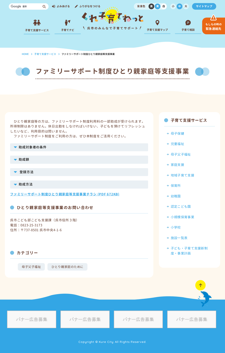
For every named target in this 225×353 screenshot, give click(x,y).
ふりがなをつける (89, 6)
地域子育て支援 (182, 175)
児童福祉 (177, 144)
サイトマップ (204, 6)
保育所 (176, 185)
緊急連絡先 (213, 26)
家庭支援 (177, 164)
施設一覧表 (179, 238)
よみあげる (63, 6)
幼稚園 (176, 196)
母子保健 (177, 133)
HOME (25, 54)
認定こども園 (181, 206)
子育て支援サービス (45, 54)
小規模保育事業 (182, 217)
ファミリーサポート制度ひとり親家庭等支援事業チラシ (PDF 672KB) (65, 194)
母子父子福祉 (31, 267)
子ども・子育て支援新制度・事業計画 (189, 251)
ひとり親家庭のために (67, 267)
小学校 (176, 227)
